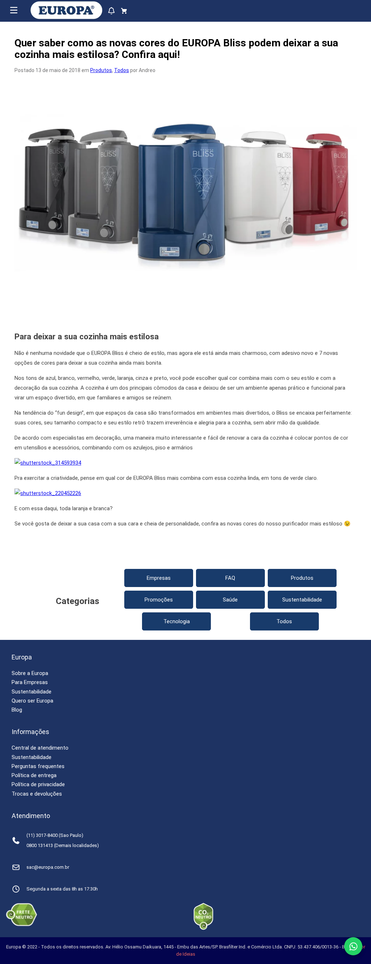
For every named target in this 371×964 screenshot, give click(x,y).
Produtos (101, 70)
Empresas (159, 578)
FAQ (230, 578)
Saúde (230, 599)
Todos (121, 70)
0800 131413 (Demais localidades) (62, 845)
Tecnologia (176, 621)
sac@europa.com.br (47, 867)
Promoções (159, 599)
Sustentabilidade (302, 599)
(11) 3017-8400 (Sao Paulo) (54, 835)
